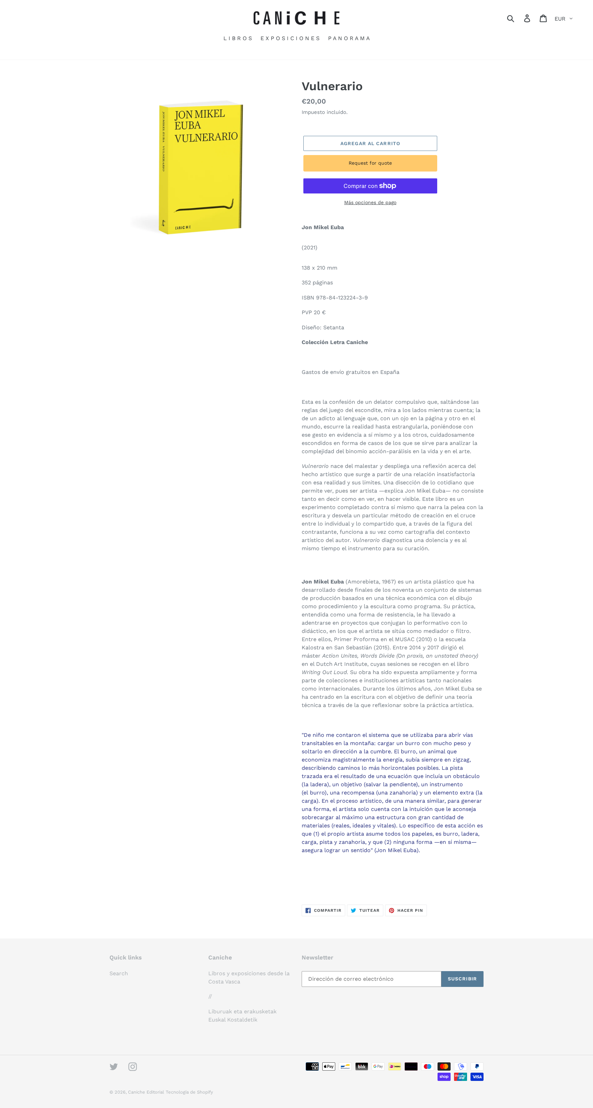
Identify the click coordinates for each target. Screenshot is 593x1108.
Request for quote (370, 163)
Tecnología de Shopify (189, 1092)
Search (118, 973)
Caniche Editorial (146, 1092)
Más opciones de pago (370, 202)
